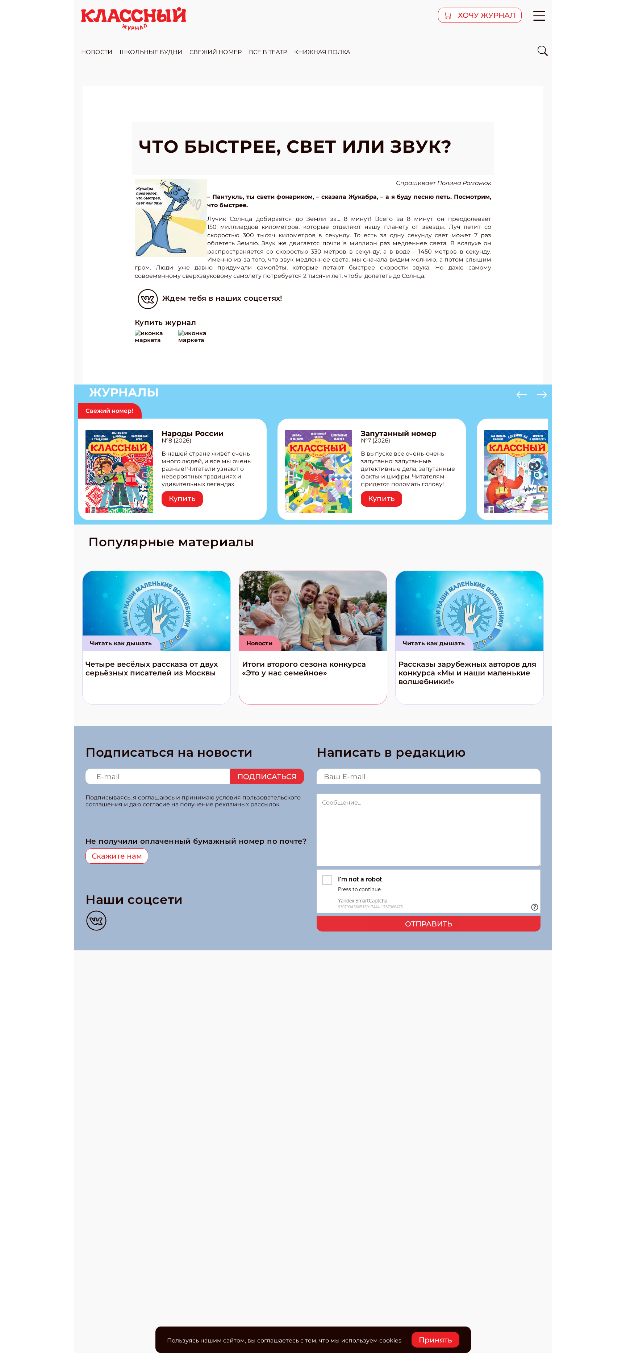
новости (96, 52)
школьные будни (151, 52)
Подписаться (267, 776)
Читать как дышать (121, 643)
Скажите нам (117, 856)
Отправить (428, 924)
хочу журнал (486, 15)
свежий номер (215, 52)
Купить (182, 498)
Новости (259, 643)
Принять (435, 1340)
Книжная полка (322, 52)
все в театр (268, 52)
